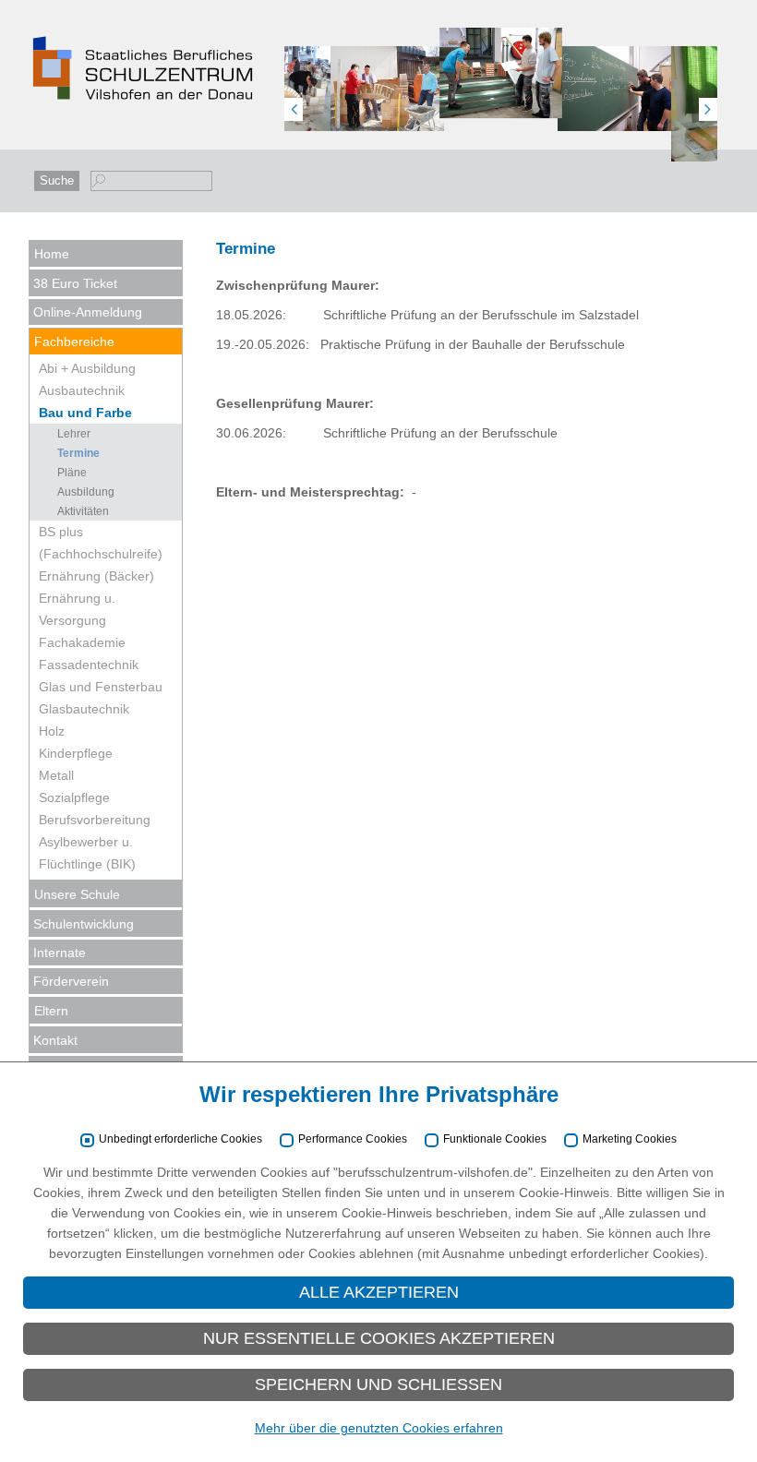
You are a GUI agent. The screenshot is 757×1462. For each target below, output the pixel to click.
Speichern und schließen (378, 1384)
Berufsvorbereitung (94, 819)
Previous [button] (293, 109)
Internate (59, 952)
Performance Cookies (352, 1139)
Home (51, 253)
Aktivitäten (83, 511)
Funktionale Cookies (495, 1139)
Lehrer (73, 433)
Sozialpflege (74, 797)
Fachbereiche (74, 341)
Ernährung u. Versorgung (77, 609)
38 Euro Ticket (75, 283)
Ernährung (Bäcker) (96, 576)
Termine (78, 453)
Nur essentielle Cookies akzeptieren (379, 1338)
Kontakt (55, 1040)
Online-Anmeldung (87, 312)
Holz (52, 731)
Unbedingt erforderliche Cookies (180, 1139)
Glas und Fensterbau (100, 686)
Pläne (72, 472)
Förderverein (71, 981)
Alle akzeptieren (379, 1292)
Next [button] (708, 109)
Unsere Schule (77, 894)
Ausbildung (85, 491)
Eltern (51, 1010)
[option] (387, 99)
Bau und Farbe (85, 412)
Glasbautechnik (84, 708)
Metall (56, 775)
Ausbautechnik (82, 390)
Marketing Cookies (630, 1139)
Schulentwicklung (83, 924)
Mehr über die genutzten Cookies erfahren (379, 1427)
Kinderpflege (76, 753)
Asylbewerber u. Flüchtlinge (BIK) (87, 852)
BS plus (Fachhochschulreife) (100, 542)
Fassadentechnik (88, 664)
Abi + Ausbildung (87, 368)
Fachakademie (82, 642)
